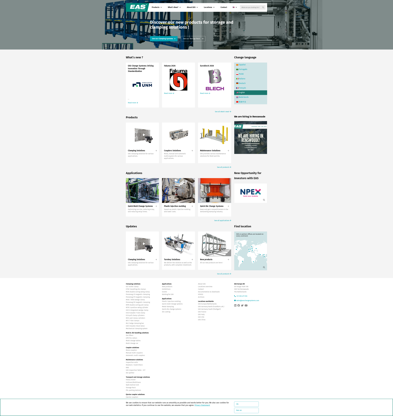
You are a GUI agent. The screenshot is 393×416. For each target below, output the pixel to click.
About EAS (191, 7)
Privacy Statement (202, 405)
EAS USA (201, 317)
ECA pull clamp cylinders (135, 315)
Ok (237, 404)
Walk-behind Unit (132, 385)
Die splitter (130, 373)
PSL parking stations (133, 390)
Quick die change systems (171, 309)
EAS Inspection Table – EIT (135, 370)
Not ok (239, 410)
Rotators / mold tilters (134, 365)
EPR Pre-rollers (131, 338)
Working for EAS (168, 294)
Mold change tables (133, 340)
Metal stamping (168, 306)
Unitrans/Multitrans (133, 382)
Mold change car (132, 343)
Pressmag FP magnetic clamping (138, 297)
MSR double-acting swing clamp (138, 292)
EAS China (201, 320)
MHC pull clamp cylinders (135, 318)
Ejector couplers (132, 397)
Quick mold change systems (172, 304)
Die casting (166, 312)
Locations (208, 7)
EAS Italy (201, 314)
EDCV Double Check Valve (135, 326)
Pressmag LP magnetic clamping (138, 294)
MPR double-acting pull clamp (137, 305)
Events (164, 292)
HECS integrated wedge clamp (137, 310)
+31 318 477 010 (241, 296)
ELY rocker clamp (132, 286)
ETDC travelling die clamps (136, 289)
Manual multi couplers (134, 353)
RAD (127, 367)
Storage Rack (131, 387)
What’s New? (173, 7)
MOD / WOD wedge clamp (135, 299)
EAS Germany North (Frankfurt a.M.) (211, 306)
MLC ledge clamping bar (135, 323)
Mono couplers (131, 350)
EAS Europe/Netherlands (207, 304)
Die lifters (129, 335)
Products (155, 7)
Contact (224, 7)
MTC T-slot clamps (132, 320)
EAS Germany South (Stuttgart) (209, 309)
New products (167, 286)
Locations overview (205, 286)
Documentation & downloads (209, 292)
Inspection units (132, 362)
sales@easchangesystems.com (247, 300)
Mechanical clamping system (136, 328)
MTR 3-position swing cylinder (137, 307)
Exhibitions (166, 289)
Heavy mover (131, 380)
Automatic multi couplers (135, 355)
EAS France (202, 312)
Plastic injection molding (171, 301)
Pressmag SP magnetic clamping (138, 302)
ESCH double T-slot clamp (135, 313)
